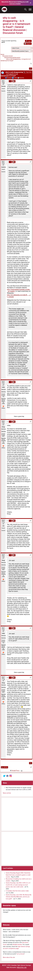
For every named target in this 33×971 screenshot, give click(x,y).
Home (2, 54)
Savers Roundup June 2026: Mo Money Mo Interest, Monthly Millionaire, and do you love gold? (18, 897)
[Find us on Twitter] (4, 776)
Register (28, 43)
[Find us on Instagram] (10, 776)
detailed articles (17, 944)
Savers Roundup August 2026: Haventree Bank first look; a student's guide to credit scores (18, 875)
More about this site (9, 957)
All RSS (5, 767)
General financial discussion (12, 57)
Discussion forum (7, 56)
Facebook (9, 77)
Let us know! (20, 954)
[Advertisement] (16, 814)
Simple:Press (15, 770)
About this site (21, 967)
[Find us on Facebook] (7, 776)
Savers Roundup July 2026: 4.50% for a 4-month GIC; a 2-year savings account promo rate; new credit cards (18, 885)
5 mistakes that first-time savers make (17, 891)
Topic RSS (28, 72)
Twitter (15, 77)
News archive (7, 793)
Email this (21, 77)
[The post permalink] (10, 81)
